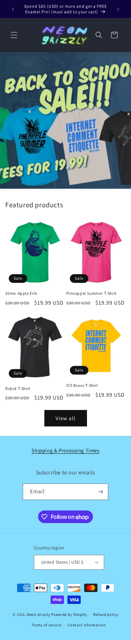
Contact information (86, 624)
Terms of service (46, 624)
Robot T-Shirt (17, 388)
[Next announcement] (118, 9)
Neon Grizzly (38, 614)
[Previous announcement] (13, 9)
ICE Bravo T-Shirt (82, 385)
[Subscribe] (100, 492)
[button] (14, 35)
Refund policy (105, 614)
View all (65, 418)
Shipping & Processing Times (65, 450)
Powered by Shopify (69, 614)
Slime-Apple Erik (21, 293)
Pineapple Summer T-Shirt (91, 293)
